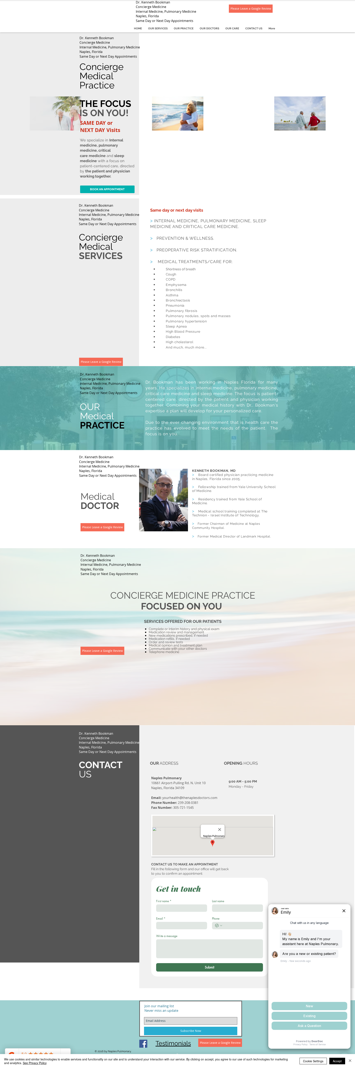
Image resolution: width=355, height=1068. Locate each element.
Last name (218, 901)
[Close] (350, 1061)
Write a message (166, 936)
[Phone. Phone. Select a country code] (218, 925)
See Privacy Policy (35, 1063)
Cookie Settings (313, 1061)
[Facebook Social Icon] (143, 1044)
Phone (215, 918)
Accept (337, 1061)
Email (160, 918)
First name (163, 901)
